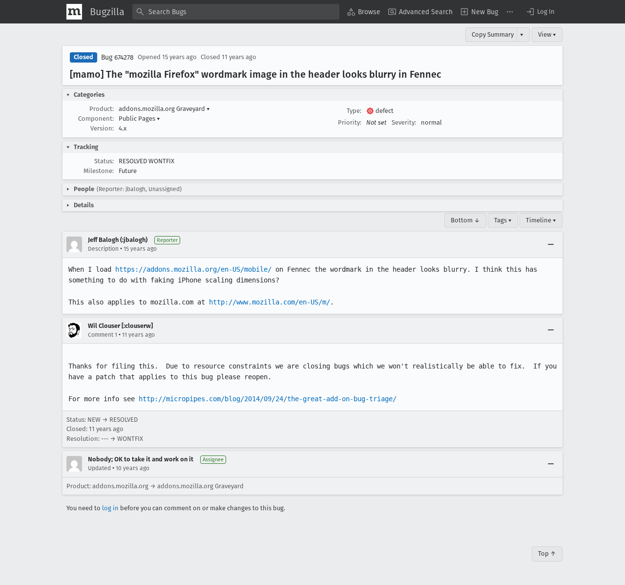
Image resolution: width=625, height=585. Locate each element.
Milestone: (98, 170)
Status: (104, 161)
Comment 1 (102, 334)
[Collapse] (551, 244)
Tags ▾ (503, 220)
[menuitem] (363, 12)
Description (103, 248)
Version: (102, 128)
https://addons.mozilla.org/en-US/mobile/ (193, 269)
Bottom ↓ (465, 220)
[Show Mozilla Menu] (74, 12)
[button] (540, 12)
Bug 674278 (117, 57)
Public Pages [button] (139, 118)
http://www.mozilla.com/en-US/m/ (269, 302)
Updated (99, 468)
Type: (354, 110)
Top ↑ (547, 553)
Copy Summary (493, 34)
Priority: (349, 122)
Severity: (404, 122)
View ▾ (547, 34)
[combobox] (235, 12)
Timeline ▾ (541, 220)
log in (110, 508)
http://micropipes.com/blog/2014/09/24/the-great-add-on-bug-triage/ (267, 399)
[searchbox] (235, 12)
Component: (96, 118)
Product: (101, 108)
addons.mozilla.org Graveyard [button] (164, 108)
